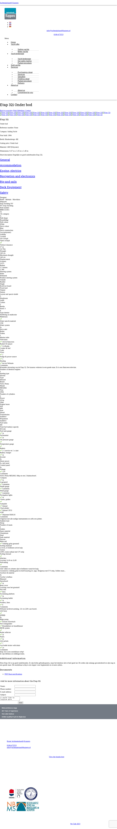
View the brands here (56, 757)
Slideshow (21, 111)
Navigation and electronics (17, 176)
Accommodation (10, 165)
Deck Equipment (10, 187)
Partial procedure (25, 63)
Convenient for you (25, 93)
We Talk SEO (75, 824)
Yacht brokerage (17, 54)
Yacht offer (15, 44)
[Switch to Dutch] (10, 23)
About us (14, 85)
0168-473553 (58, 34)
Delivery (21, 83)
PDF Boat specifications (13, 674)
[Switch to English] (10, 25)
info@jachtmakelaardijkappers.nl (58, 31)
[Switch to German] (10, 27)
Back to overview (6, 111)
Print (15, 111)
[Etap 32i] (4, 113)
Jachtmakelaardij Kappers (9, 3)
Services (14, 67)
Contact (14, 95)
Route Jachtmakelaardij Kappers (18, 741)
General (5, 160)
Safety (4, 192)
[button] (58, 38)
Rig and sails (8, 181)
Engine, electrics (10, 171)
